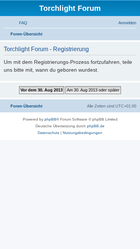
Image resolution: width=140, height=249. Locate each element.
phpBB (50, 119)
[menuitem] (19, 22)
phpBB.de (96, 126)
